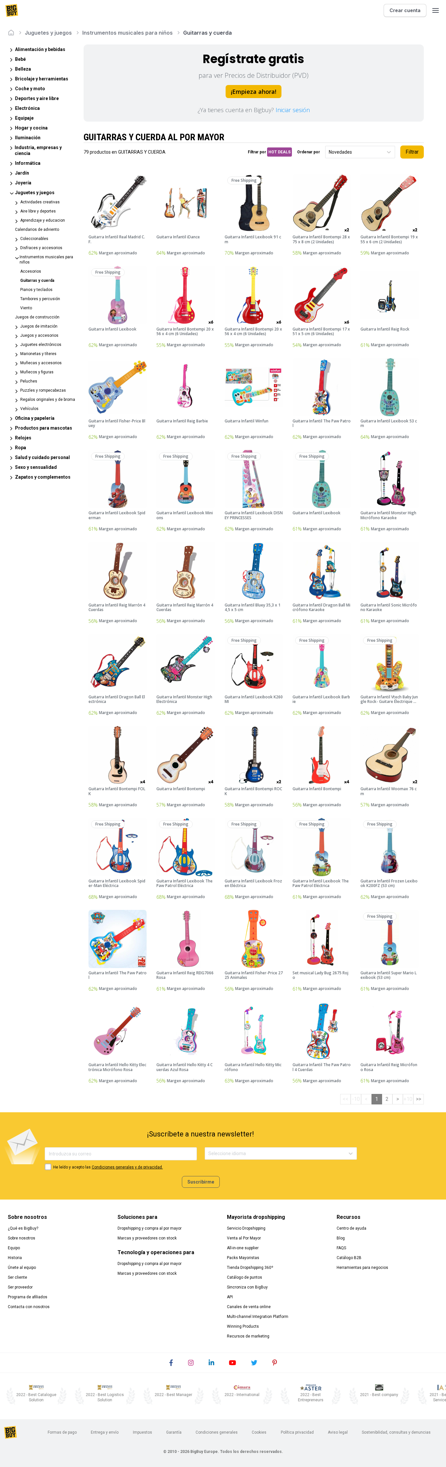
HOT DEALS (279, 152)
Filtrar (412, 152)
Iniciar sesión (293, 110)
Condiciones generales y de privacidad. (127, 1167)
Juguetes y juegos (48, 32)
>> (418, 1099)
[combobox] (329, 152)
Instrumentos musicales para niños (127, 32)
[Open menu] (435, 10)
